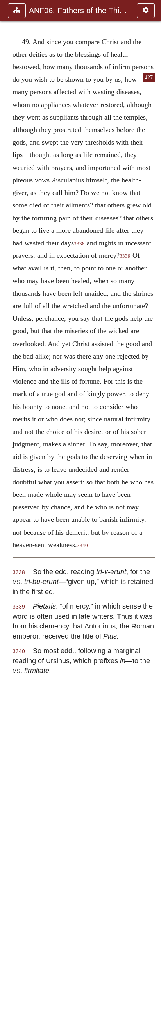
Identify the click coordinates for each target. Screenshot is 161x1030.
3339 (125, 256)
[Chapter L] (152, 515)
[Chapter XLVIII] (9, 515)
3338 (79, 243)
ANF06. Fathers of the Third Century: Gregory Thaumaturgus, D (79, 10)
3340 (82, 545)
